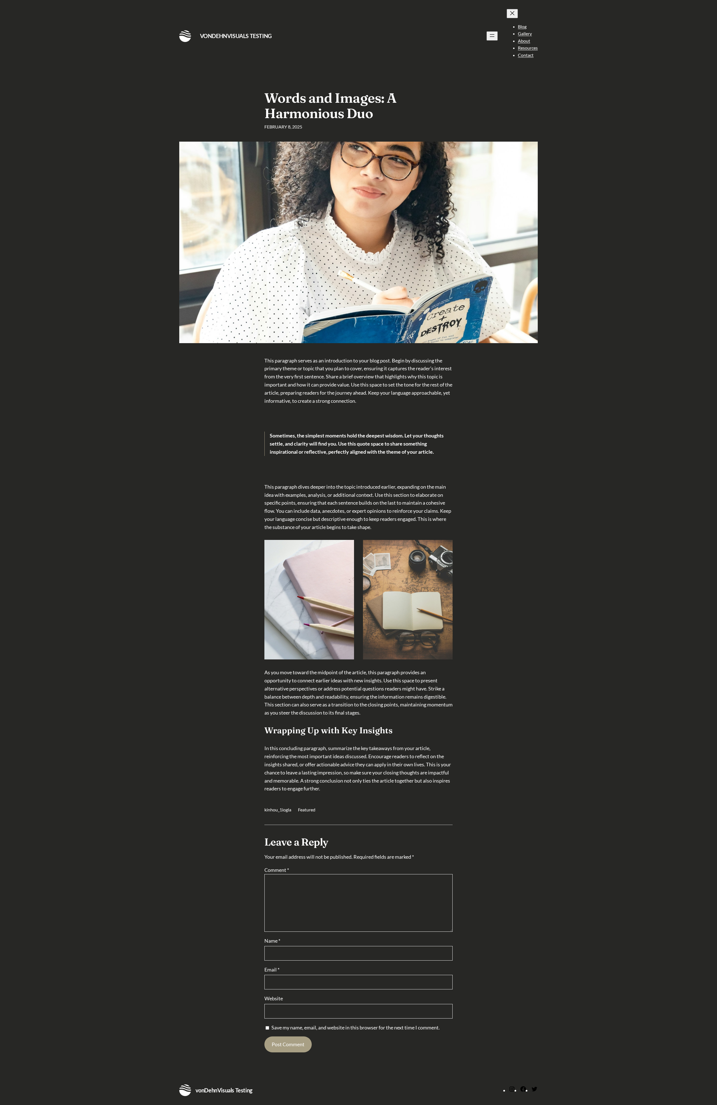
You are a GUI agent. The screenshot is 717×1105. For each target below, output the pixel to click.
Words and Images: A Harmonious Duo (330, 105)
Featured (306, 809)
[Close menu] (512, 13)
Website (273, 998)
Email (272, 969)
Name (272, 941)
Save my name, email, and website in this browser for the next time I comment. (355, 1027)
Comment (276, 870)
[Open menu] (492, 36)
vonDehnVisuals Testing (236, 35)
